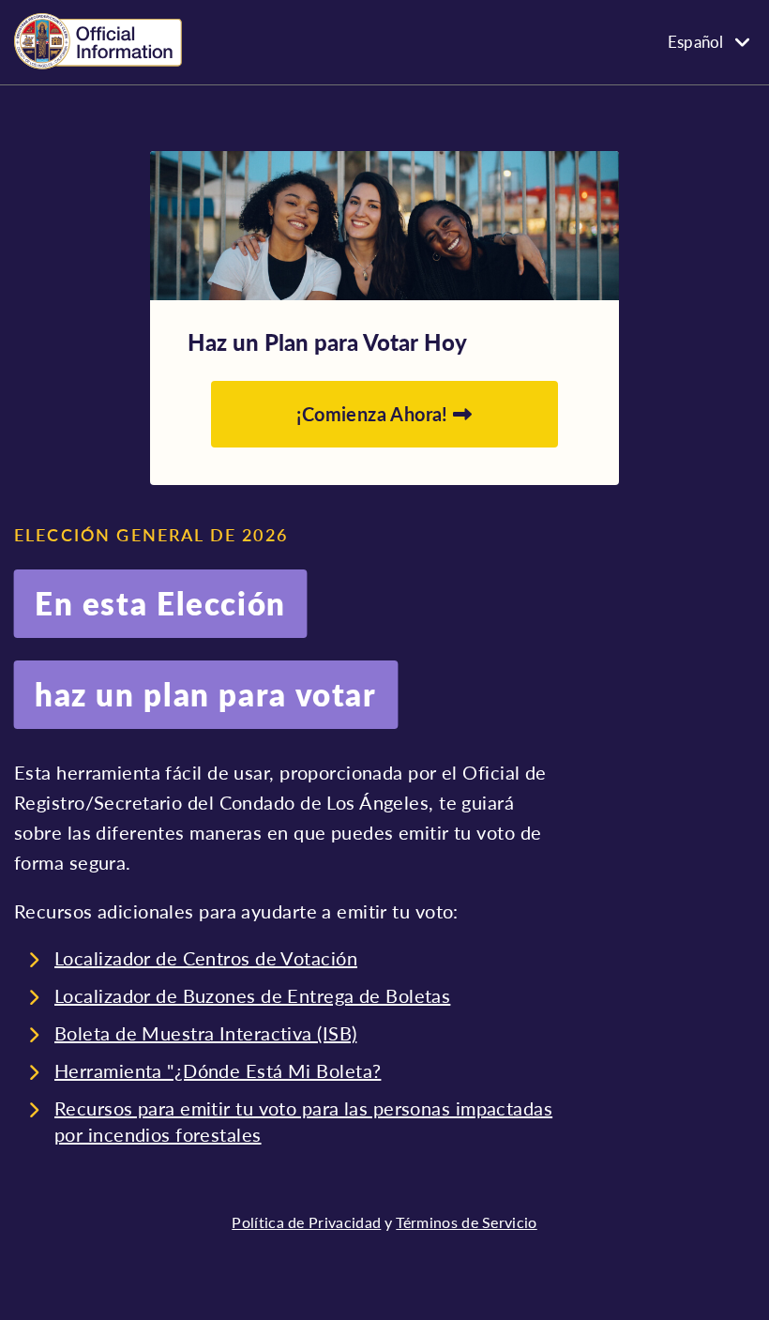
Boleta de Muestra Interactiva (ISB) (205, 1033)
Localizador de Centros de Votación (205, 958)
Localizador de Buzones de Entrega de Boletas (252, 995)
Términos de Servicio (466, 1222)
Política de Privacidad (306, 1222)
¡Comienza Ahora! (374, 414)
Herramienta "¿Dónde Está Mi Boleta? (217, 1070)
